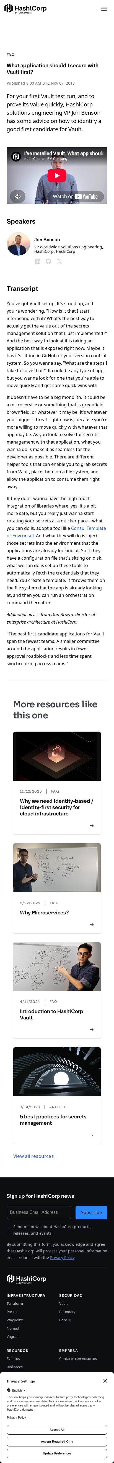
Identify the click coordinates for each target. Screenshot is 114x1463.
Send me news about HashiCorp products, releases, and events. (52, 1230)
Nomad (13, 1328)
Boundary (67, 1311)
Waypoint (15, 1319)
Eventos (13, 1358)
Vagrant (13, 1336)
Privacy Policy (62, 1257)
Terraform (15, 1303)
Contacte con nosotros (78, 1358)
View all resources (33, 1156)
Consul (65, 1319)
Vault (63, 1303)
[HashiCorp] (25, 9)
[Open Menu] (104, 9)
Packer (12, 1311)
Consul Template (88, 528)
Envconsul (23, 536)
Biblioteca (15, 1366)
